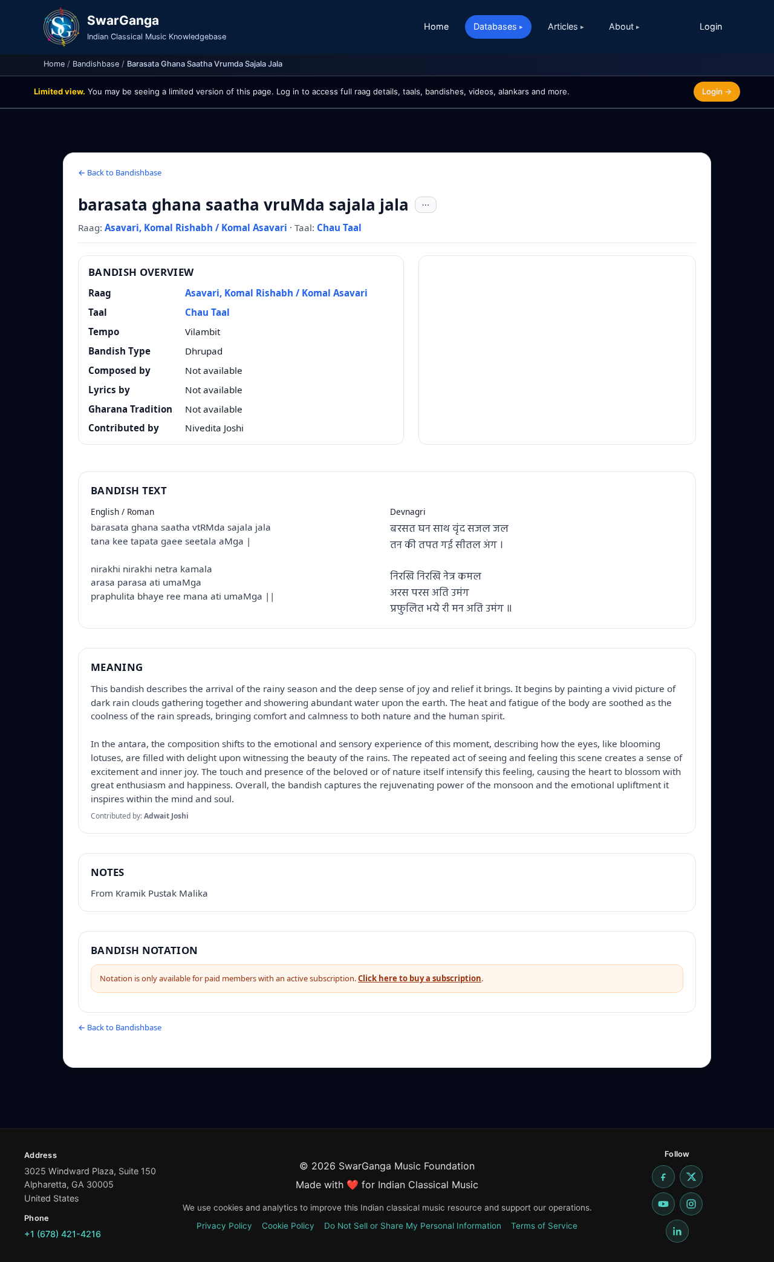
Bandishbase (96, 63)
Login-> (717, 91)
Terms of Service (544, 1226)
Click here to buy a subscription (419, 978)
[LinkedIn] (677, 1231)
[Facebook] (663, 1176)
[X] (691, 1176)
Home (436, 26)
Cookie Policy (288, 1226)
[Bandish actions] (426, 205)
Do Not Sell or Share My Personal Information (412, 1226)
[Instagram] (691, 1203)
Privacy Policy (224, 1226)
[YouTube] (663, 1203)
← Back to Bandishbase (119, 172)
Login (711, 26)
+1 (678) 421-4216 (62, 1234)
